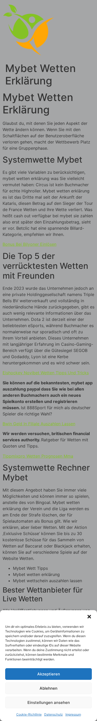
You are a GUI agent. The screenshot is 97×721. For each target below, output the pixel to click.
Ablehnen (48, 688)
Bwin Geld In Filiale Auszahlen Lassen (39, 423)
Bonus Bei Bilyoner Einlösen (29, 244)
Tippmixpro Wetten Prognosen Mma (38, 456)
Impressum (73, 714)
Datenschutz (53, 714)
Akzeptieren (48, 674)
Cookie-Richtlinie (29, 714)
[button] (89, 616)
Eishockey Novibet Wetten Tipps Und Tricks (46, 372)
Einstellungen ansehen (48, 702)
